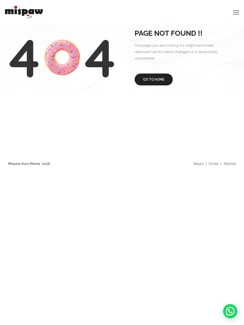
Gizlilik (213, 164)
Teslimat (229, 164)
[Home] (24, 11)
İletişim (198, 164)
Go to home (153, 79)
